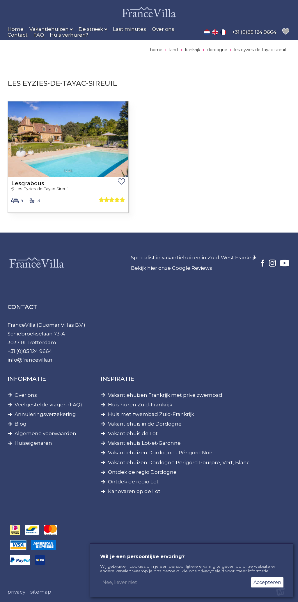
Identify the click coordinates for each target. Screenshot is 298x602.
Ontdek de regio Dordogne (142, 472)
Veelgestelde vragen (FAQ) (48, 405)
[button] (13, 136)
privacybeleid (211, 571)
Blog (20, 424)
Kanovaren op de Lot (134, 491)
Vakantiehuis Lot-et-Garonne (144, 443)
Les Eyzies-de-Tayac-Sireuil (41, 189)
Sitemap (40, 592)
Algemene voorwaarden (45, 433)
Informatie (27, 378)
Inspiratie (117, 378)
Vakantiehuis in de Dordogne (145, 424)
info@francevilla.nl (31, 360)
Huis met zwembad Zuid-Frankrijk (151, 414)
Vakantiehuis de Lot (133, 433)
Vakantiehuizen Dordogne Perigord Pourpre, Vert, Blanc (179, 462)
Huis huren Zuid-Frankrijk (140, 405)
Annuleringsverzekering (45, 414)
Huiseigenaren (33, 443)
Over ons (26, 395)
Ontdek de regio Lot (133, 482)
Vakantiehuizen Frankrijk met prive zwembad (165, 395)
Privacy (16, 592)
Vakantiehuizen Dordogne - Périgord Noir (160, 452)
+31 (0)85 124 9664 (30, 351)
